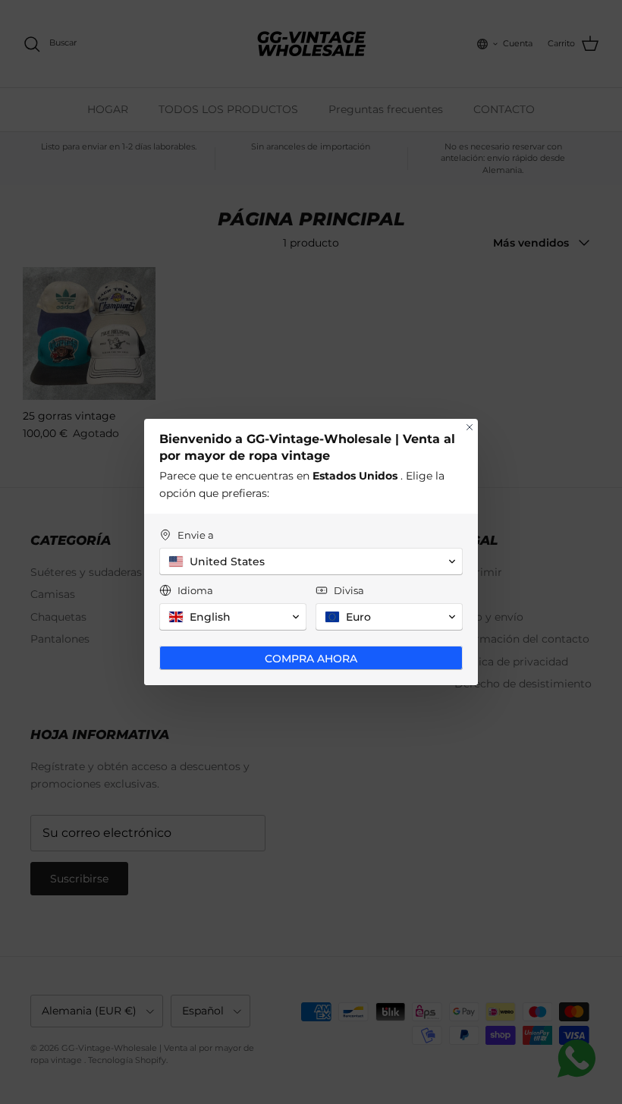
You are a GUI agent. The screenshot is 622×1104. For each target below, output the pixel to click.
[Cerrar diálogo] (469, 427)
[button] (311, 561)
